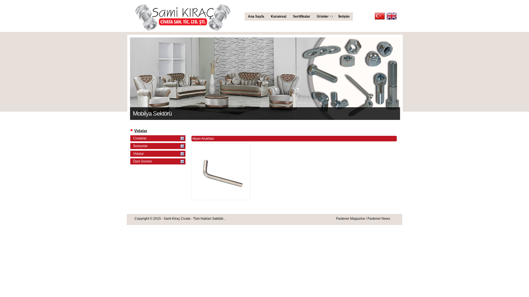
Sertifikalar (301, 16)
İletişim (344, 16)
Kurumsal (278, 16)
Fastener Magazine (350, 219)
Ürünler (323, 16)
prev (121, 75)
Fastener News (379, 219)
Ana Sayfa (256, 16)
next (409, 75)
